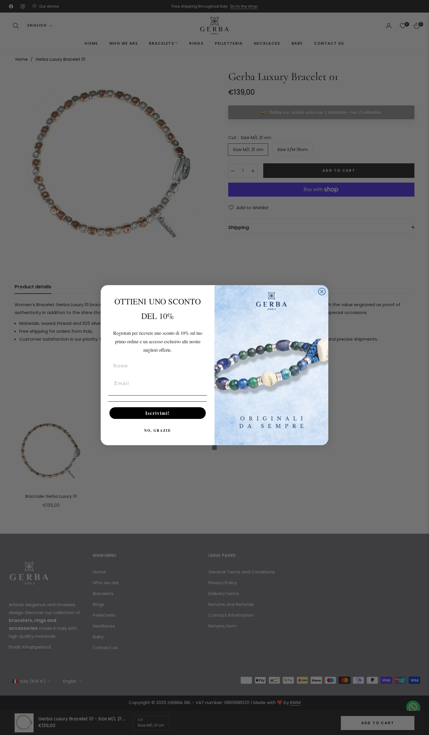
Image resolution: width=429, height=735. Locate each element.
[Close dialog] (321, 291)
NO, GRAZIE (157, 430)
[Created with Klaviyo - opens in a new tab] (214, 447)
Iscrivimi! (157, 413)
